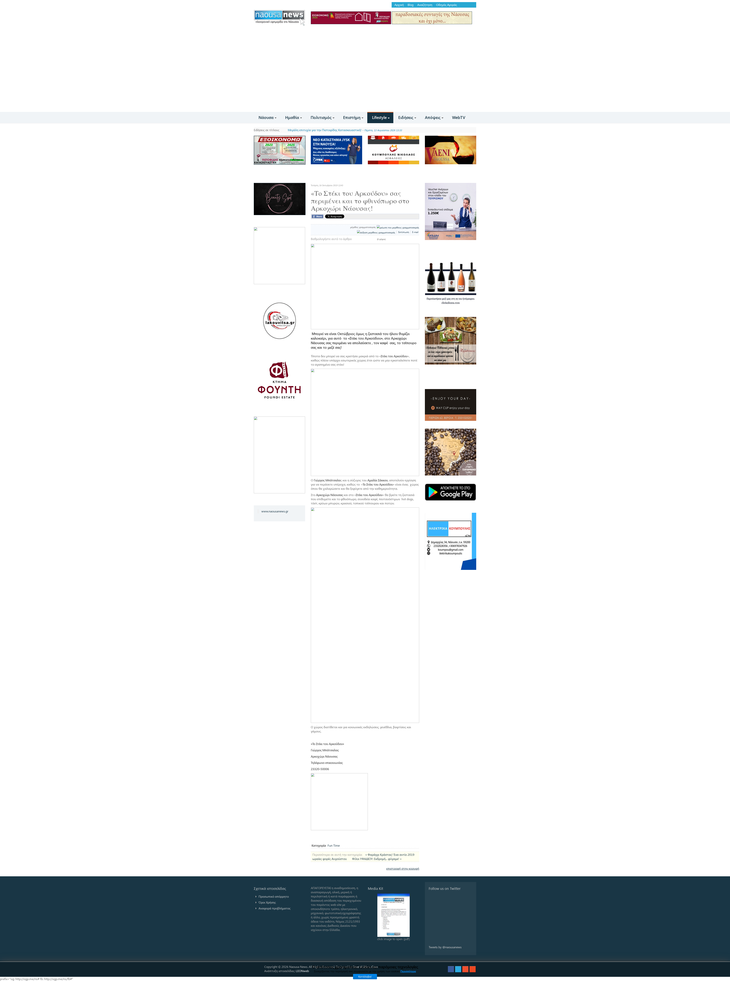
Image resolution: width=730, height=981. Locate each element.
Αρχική (399, 5)
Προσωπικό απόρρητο (274, 896)
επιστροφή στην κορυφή (402, 868)
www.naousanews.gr (274, 511)
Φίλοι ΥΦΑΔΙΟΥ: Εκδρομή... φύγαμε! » (377, 859)
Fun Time (334, 845)
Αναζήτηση (424, 5)
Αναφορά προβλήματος (274, 908)
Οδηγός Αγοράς (446, 5)
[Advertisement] (365, 83)
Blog (410, 5)
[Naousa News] (279, 17)
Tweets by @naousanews (445, 947)
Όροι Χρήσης (267, 902)
